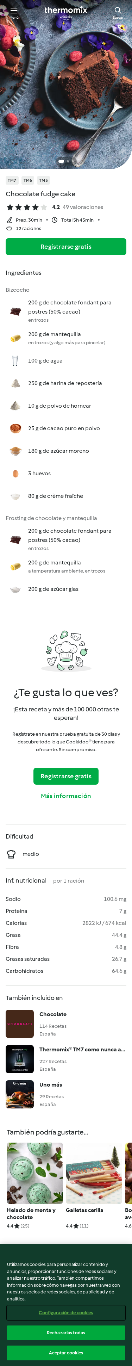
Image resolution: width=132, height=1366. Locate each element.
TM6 (28, 180)
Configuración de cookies (66, 1312)
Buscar (118, 17)
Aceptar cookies (66, 1352)
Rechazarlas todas (66, 1332)
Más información (66, 796)
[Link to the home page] (66, 13)
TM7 (12, 180)
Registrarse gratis (66, 247)
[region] (66, 1305)
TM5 (43, 180)
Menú (14, 17)
